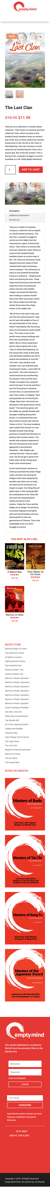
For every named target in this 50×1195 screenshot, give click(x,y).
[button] (40, 36)
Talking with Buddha (14, 729)
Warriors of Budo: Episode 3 (17, 695)
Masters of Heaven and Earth (18, 750)
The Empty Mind (12, 762)
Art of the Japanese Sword (16, 724)
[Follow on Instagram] (11, 1189)
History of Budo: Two (14, 670)
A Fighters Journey (13, 657)
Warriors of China (12, 754)
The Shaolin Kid (12, 720)
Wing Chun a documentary (16, 716)
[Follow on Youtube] (18, 1190)
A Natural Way (11, 733)
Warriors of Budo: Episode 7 (17, 678)
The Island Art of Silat (14, 653)
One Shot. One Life (13, 712)
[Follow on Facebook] (6, 1190)
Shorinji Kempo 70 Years (16, 649)
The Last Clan (11, 745)
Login (25, 1084)
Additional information (19, 215)
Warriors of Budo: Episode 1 (17, 703)
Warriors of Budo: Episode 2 (17, 699)
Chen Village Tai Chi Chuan (17, 737)
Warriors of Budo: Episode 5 (17, 686)
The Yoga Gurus (12, 741)
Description (14, 211)
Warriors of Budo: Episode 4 (17, 691)
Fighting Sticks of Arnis (15, 661)
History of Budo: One (14, 674)
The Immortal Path (13, 665)
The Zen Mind (11, 758)
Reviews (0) (14, 220)
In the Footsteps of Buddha (17, 708)
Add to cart (31, 169)
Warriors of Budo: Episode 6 (17, 682)
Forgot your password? (17, 1078)
